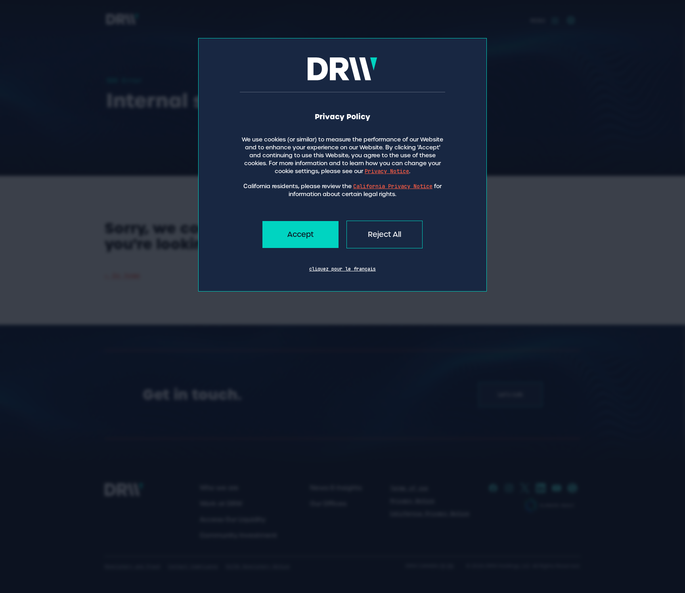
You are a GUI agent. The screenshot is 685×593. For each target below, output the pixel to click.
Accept (300, 234)
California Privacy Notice (392, 186)
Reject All (384, 234)
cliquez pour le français (342, 269)
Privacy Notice (387, 171)
